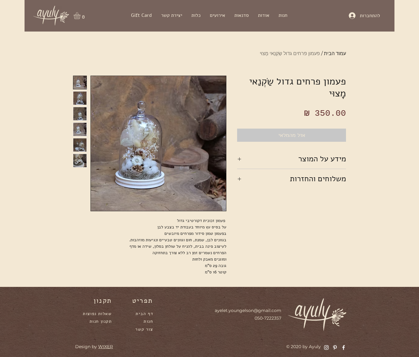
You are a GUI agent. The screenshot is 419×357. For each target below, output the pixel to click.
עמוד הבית (335, 53)
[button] (81, 15)
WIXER (105, 346)
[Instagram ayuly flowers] (326, 347)
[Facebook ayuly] (343, 347)
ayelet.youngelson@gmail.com (248, 310)
